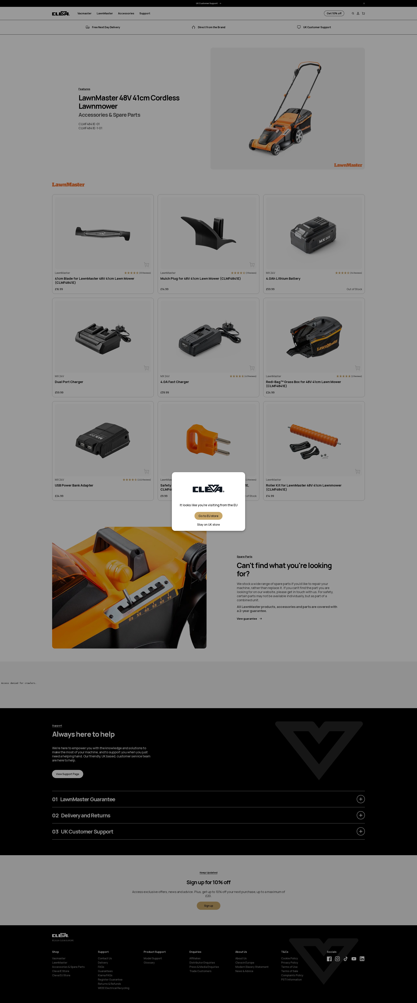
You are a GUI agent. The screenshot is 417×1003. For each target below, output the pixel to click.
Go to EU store (208, 516)
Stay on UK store (208, 524)
